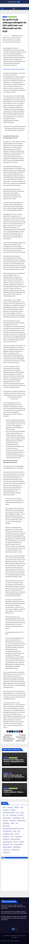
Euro (18, 812)
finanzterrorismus (7, 818)
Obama (14, 831)
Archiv (8, 940)
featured (5, 16)
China (21, 807)
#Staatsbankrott (17, 37)
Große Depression (21, 820)
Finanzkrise (20, 815)
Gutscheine (3, 940)
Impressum (17, 940)
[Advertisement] (14, 875)
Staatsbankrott (6, 839)
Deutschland (6, 810)
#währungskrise (17, 42)
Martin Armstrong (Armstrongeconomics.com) (13, 828)
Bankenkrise (10, 807)
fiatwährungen (13, 815)
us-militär (21, 841)
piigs (19, 831)
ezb (4, 815)
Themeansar (14, 937)
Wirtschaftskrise (16, 847)
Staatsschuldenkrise (15, 839)
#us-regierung (17, 40)
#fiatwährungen (15, 35)
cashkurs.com (11, 901)
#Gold (21, 35)
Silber (12, 836)
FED (7, 815)
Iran (17, 823)
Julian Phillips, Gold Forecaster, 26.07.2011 (14, 69)
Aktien (4, 807)
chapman (16, 807)
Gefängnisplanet (16, 818)
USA (12, 844)
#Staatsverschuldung (7, 40)
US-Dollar (15, 841)
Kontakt (12, 940)
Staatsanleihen (18, 836)
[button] (24, 8)
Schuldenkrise (6, 836)
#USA (10, 42)
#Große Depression (7, 37)
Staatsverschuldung (7, 841)
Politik (10, 773)
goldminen (5, 820)
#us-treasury (5, 42)
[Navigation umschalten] (13, 9)
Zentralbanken (6, 849)
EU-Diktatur (12, 810)
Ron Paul (17, 833)
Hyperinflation (6, 823)
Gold (23, 818)
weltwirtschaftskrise (7, 847)
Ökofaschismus (6, 852)
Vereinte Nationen (18, 844)
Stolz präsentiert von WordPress (10, 935)
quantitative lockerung (8, 833)
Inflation (12, 823)
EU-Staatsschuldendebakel (9, 812)
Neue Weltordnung (7, 831)
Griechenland (12, 820)
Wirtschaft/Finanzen (12, 16)
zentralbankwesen (15, 849)
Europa (22, 812)
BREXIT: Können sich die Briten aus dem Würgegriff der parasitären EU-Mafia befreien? (14, 776)
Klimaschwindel (6, 825)
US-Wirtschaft (6, 844)
